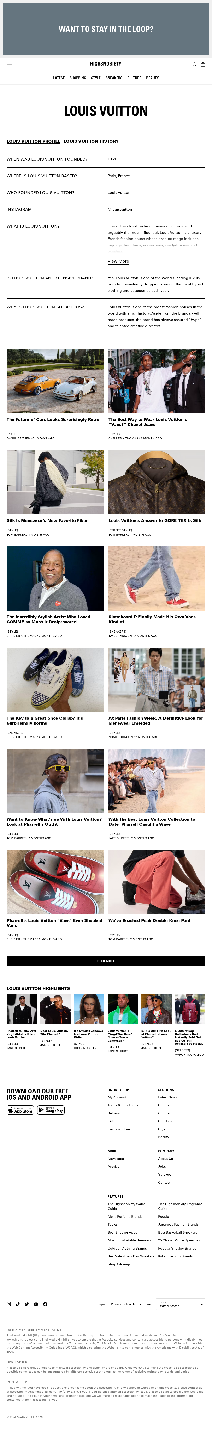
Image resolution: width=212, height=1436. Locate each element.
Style (96, 77)
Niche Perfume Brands (125, 1216)
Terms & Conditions (123, 1105)
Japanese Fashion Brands (178, 1224)
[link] (55, 394)
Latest (59, 77)
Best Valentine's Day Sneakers (131, 1256)
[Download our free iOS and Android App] (20, 1110)
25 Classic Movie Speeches (179, 1240)
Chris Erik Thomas (123, 438)
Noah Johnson (120, 737)
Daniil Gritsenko (21, 438)
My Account (117, 1097)
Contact (164, 1182)
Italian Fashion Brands (175, 1256)
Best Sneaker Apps (122, 1232)
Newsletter (116, 1158)
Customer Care (119, 1129)
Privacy (116, 1304)
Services (164, 1174)
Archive (113, 1166)
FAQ (111, 1121)
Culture (134, 77)
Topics (113, 1224)
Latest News (167, 1097)
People (163, 1216)
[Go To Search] (194, 64)
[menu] (9, 64)
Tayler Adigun (120, 636)
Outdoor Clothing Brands (127, 1248)
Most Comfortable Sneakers (129, 1240)
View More (118, 261)
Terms (148, 1304)
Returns (114, 1113)
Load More (106, 961)
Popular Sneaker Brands (177, 1248)
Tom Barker (16, 534)
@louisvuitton (120, 209)
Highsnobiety (85, 1048)
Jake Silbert (118, 838)
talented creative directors (137, 325)
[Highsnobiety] (106, 64)
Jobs (162, 1166)
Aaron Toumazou (189, 1054)
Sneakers (114, 77)
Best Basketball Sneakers (177, 1232)
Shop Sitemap (119, 1264)
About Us (165, 1158)
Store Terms (132, 1304)
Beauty (152, 77)
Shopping (78, 77)
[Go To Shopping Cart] (202, 64)
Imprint (103, 1304)
